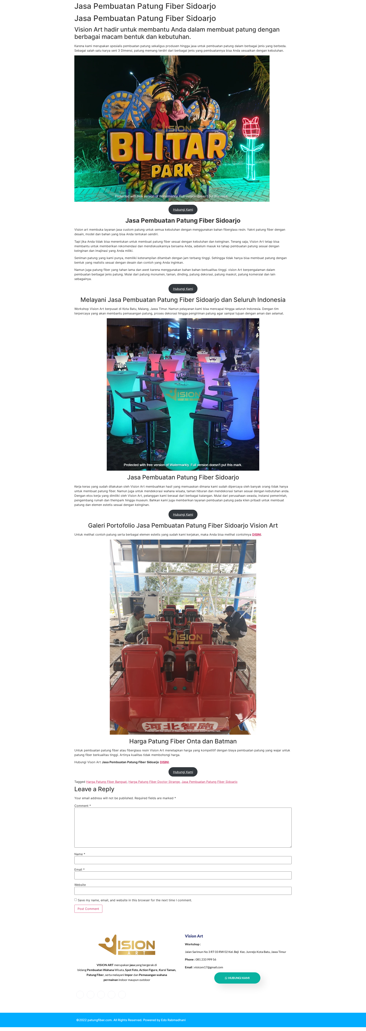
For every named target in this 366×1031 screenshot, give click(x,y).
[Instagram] (122, 994)
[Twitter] (90, 994)
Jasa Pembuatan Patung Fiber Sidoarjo (209, 782)
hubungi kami (239, 978)
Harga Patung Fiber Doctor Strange (154, 782)
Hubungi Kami (183, 209)
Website (80, 884)
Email (79, 869)
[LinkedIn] (101, 994)
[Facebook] (80, 994)
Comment (82, 805)
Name (79, 854)
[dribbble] (111, 994)
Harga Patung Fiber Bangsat (106, 782)
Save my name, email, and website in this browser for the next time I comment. (135, 900)
